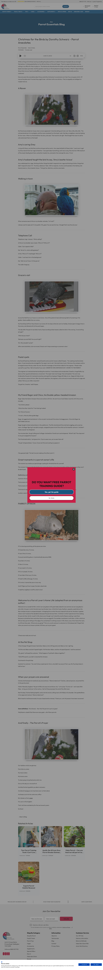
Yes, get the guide (51, 492)
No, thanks (51, 498)
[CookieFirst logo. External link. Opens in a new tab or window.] (1, 962)
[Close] (74, 469)
